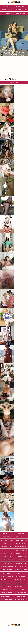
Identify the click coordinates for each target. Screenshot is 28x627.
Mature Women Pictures (7, 553)
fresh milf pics (7, 533)
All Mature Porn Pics (7, 586)
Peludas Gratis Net (21, 563)
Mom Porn (21, 533)
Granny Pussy (20, 6)
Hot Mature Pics (21, 543)
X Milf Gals (7, 563)
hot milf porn (21, 560)
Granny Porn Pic (7, 550)
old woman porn (21, 556)
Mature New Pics (21, 537)
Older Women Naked (21, 583)
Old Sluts (7, 543)
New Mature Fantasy (7, 540)
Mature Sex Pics (7, 589)
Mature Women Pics (21, 566)
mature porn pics (7, 6)
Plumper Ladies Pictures (21, 550)
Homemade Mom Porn (7, 579)
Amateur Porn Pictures (21, 576)
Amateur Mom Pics (7, 560)
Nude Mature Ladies (21, 579)
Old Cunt (21, 573)
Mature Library (7, 13)
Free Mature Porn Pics (7, 599)
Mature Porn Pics (7, 576)
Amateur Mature (21, 13)
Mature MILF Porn (21, 570)
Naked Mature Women (21, 547)
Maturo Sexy (7, 573)
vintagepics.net (21, 10)
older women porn (7, 596)
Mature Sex (21, 596)
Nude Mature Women (21, 586)
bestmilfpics (7, 556)
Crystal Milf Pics (21, 540)
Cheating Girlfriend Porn (21, 593)
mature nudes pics (7, 10)
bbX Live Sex (14, 82)
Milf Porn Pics (21, 589)
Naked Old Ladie (7, 547)
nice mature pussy (21, 599)
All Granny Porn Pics (7, 570)
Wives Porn (7, 537)
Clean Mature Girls (7, 593)
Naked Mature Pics (7, 566)
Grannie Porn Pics (7, 583)
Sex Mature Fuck (21, 553)
